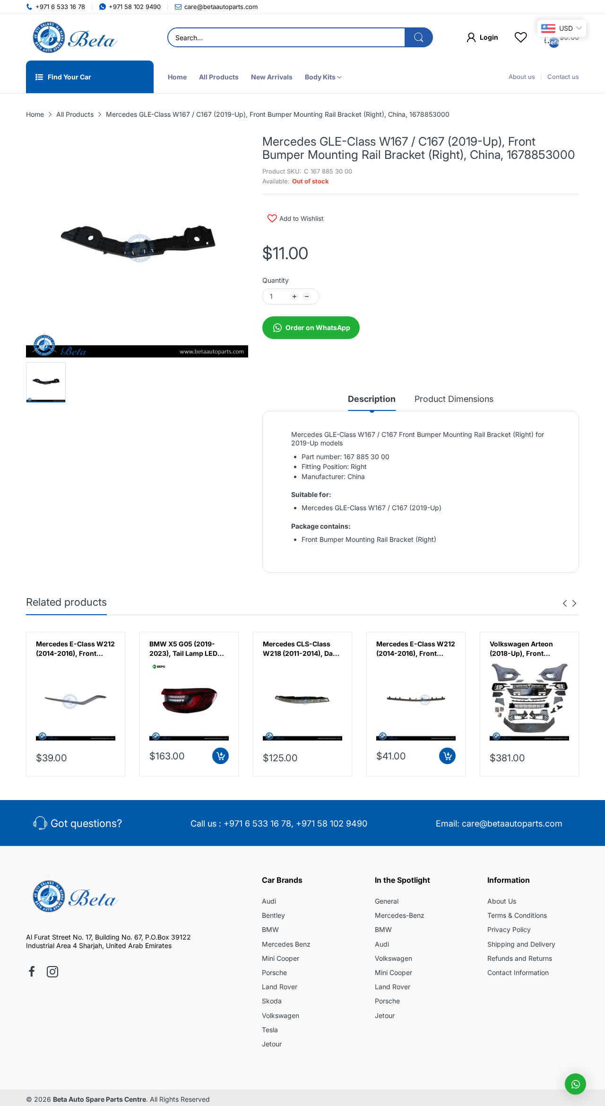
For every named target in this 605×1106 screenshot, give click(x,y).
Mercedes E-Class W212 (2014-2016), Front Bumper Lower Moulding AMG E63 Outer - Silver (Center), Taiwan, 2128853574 (415, 649)
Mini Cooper (280, 958)
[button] (575, 1084)
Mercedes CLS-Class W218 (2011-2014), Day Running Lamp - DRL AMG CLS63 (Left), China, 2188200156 (300, 649)
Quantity (275, 280)
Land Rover (279, 987)
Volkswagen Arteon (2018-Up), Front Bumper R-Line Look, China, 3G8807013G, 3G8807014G (524, 649)
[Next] (565, 603)
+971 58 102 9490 (331, 823)
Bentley (273, 915)
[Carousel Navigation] (569, 603)
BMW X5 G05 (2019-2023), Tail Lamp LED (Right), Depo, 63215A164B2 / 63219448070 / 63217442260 (183, 649)
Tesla (270, 1030)
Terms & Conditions (517, 915)
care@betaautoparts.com (512, 823)
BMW (270, 929)
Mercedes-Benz (399, 915)
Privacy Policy (509, 929)
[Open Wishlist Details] (521, 37)
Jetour (272, 1044)
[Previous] (574, 603)
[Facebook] (31, 972)
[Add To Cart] (220, 756)
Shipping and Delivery (521, 944)
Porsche (274, 972)
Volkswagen (280, 1015)
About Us (501, 901)
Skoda (272, 1001)
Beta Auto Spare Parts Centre (99, 1099)
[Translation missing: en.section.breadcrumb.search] (419, 37)
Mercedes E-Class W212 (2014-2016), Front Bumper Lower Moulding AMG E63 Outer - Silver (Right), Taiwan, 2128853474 (75, 649)
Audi (269, 901)
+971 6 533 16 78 (257, 823)
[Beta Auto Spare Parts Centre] (73, 37)
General (386, 901)
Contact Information (518, 972)
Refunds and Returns (519, 958)
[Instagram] (52, 972)
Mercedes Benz (286, 944)
